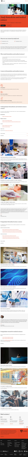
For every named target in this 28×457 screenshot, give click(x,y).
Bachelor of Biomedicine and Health (6, 116)
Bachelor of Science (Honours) (6, 126)
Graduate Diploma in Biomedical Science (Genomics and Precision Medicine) (11, 230)
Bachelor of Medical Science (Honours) (7, 125)
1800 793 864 (21, 421)
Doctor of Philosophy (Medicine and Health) (7, 337)
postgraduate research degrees (8, 340)
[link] (3, 3)
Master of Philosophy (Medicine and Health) (7, 338)
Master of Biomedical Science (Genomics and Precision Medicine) (10, 229)
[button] (25, 1)
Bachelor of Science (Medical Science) (7, 120)
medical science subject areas (9, 130)
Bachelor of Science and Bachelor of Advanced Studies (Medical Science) (11, 121)
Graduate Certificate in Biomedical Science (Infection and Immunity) (10, 238)
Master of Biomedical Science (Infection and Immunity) (9, 235)
